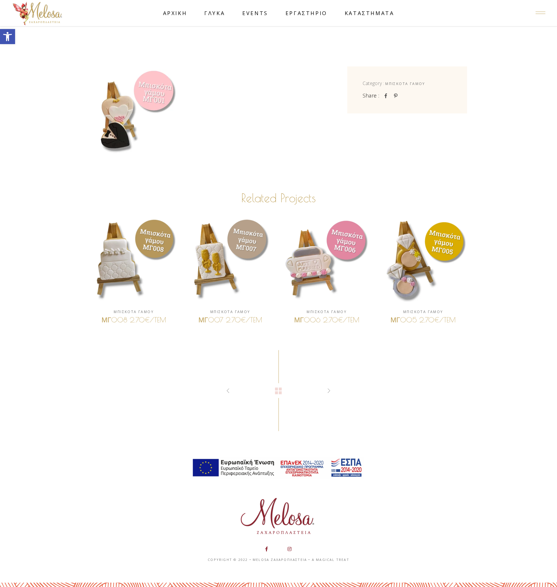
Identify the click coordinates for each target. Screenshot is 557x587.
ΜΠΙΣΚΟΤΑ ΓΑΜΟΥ (405, 83)
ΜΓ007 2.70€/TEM (230, 320)
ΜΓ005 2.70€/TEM (423, 320)
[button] (7, 36)
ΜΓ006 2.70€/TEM (326, 320)
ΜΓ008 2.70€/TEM (134, 320)
